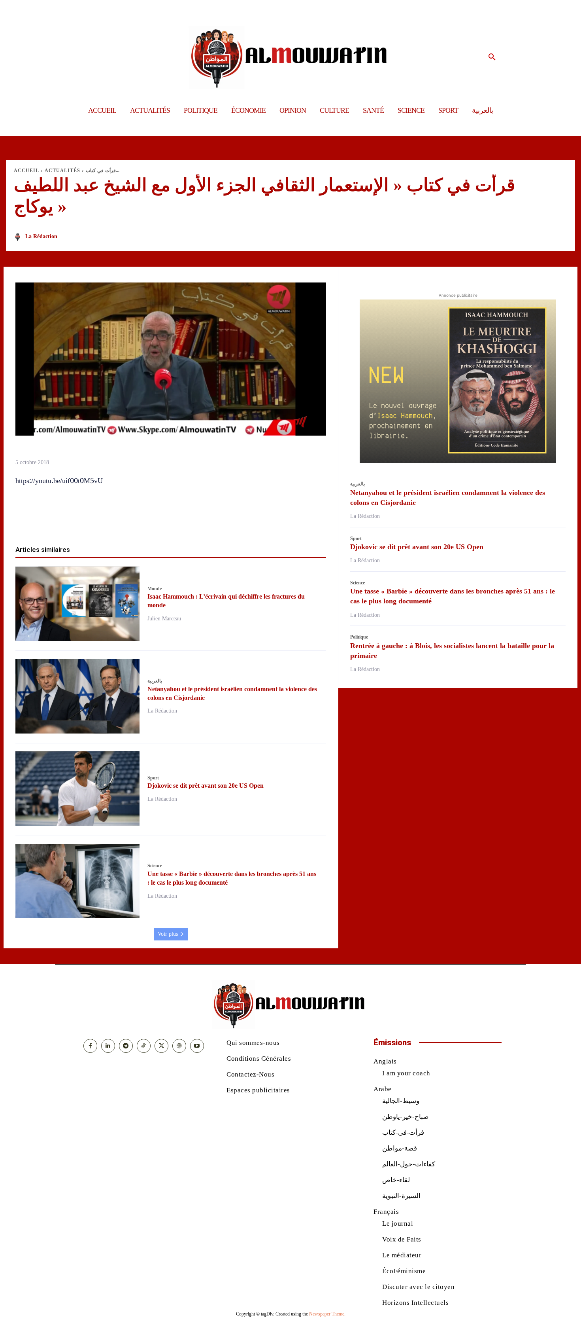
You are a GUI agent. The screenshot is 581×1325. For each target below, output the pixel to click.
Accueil (26, 170)
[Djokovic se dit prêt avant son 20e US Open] (77, 788)
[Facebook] (125, 520)
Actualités (62, 170)
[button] (492, 57)
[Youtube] (197, 1046)
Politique (359, 637)
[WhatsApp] (162, 520)
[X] (143, 520)
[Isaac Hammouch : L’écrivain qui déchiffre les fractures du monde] (77, 604)
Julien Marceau (164, 619)
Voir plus (168, 934)
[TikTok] (144, 1046)
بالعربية (154, 681)
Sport (153, 778)
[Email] (198, 520)
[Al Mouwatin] (290, 57)
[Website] (179, 1046)
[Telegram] (216, 520)
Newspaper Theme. (327, 1314)
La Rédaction (41, 236)
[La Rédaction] (19, 237)
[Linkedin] (180, 520)
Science (154, 865)
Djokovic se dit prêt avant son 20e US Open (205, 785)
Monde (154, 588)
